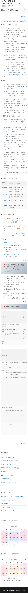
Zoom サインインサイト (8, 511)
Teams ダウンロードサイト (9, 507)
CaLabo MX (4, 503)
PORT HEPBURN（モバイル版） (10, 468)
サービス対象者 (12, 91)
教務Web (3, 471)
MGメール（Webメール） (8, 457)
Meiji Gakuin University (8, 2)
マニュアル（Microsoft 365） (12, 245)
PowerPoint (7, 247)
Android (5, 205)
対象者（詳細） (23, 21)
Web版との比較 (13, 52)
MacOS (5, 194)
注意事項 (9, 20)
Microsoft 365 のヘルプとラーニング (15, 254)
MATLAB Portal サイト (7, 500)
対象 (5, 20)
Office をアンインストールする (14, 220)
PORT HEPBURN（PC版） (8, 464)
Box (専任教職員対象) (7, 475)
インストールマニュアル (17, 20)
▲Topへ (25, 260)
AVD (8, 71)
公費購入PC (16, 21)
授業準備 (23, 16)
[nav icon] (23, 3)
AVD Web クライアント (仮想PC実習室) (12, 496)
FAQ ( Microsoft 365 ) (10, 243)
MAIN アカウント (14, 95)
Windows (4, 187)
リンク (10, 21)
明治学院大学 (5, 479)
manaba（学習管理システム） (9, 461)
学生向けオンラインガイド (8, 482)
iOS (5, 200)
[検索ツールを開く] (19, 4)
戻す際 (11, 138)
